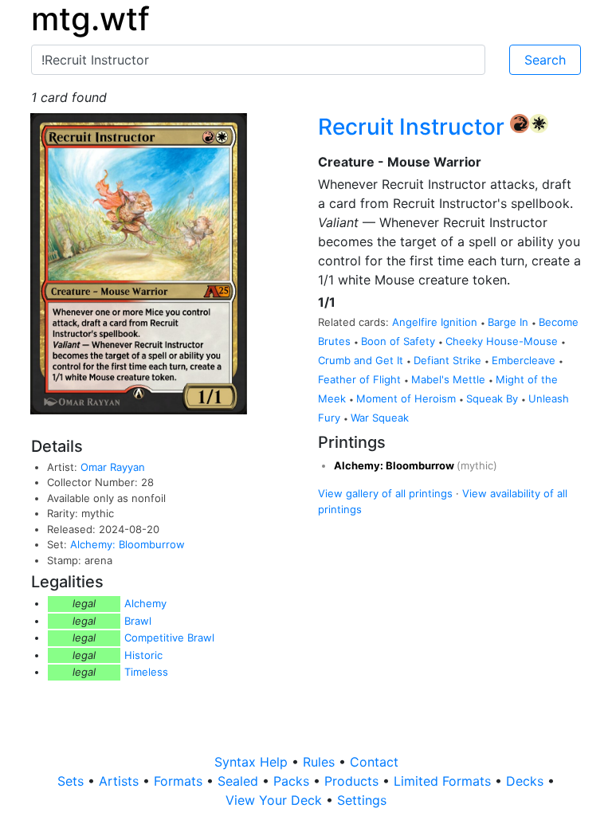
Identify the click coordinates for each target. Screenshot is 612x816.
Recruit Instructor (414, 126)
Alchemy (145, 603)
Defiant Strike (449, 360)
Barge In (510, 322)
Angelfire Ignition (436, 322)
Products (353, 781)
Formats (180, 781)
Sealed (240, 781)
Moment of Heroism (407, 398)
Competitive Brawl (169, 637)
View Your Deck (276, 800)
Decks (526, 781)
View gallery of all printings (385, 493)
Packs (293, 781)
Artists (121, 781)
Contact (374, 762)
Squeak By (493, 398)
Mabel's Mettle (449, 379)
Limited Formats (444, 781)
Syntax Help (253, 762)
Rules (321, 762)
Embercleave (525, 360)
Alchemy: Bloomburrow (127, 544)
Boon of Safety (399, 341)
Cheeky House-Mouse (503, 341)
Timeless (146, 671)
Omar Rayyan (112, 467)
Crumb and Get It (362, 360)
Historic (143, 655)
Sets (72, 781)
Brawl (137, 620)
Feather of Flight (361, 379)
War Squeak (380, 417)
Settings (361, 800)
